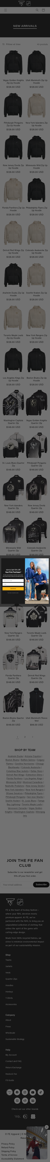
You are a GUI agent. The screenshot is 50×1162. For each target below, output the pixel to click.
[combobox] (12, 580)
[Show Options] (22, 580)
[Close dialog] (47, 560)
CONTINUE (13, 588)
